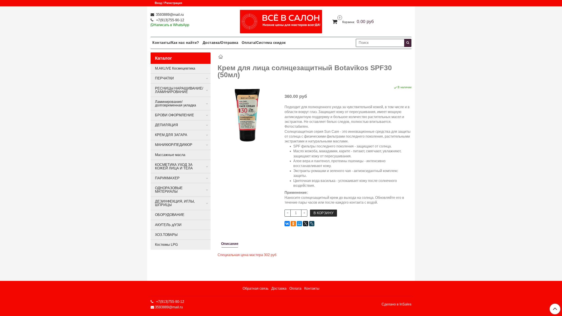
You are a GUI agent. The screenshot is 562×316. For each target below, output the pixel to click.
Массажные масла (170, 155)
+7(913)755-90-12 (169, 20)
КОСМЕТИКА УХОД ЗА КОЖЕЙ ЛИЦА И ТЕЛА (174, 166)
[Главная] (220, 57)
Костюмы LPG (166, 244)
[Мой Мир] (299, 223)
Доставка (278, 288)
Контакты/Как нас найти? (175, 43)
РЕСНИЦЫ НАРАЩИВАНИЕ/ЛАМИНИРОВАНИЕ (179, 90)
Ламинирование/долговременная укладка (175, 103)
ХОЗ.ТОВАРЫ (166, 235)
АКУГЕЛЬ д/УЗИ (168, 225)
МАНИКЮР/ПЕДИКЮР (173, 145)
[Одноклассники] (293, 223)
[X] (305, 223)
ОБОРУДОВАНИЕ (169, 215)
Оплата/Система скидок (264, 43)
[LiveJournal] (311, 223)
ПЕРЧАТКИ (164, 78)
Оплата (295, 288)
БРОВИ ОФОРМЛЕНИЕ (174, 115)
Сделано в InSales (396, 304)
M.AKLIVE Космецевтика (175, 68)
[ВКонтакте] (287, 223)
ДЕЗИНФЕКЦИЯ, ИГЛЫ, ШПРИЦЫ (175, 203)
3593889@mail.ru (169, 14)
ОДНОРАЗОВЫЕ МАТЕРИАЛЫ (169, 189)
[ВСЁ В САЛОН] (281, 20)
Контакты (311, 288)
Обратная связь (255, 288)
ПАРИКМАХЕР (167, 178)
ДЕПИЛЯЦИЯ (166, 125)
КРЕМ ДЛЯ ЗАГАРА (171, 135)
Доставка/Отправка (220, 43)
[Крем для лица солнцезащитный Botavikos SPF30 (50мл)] (247, 115)
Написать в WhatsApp (171, 25)
